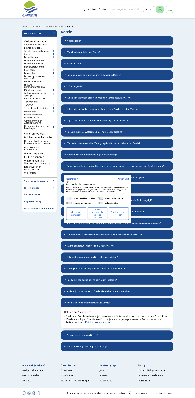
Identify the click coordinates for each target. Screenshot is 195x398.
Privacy (160, 393)
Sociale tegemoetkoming (36, 51)
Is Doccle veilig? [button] (74, 63)
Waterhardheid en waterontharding (33, 122)
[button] (72, 178)
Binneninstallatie (33, 48)
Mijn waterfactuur (33, 82)
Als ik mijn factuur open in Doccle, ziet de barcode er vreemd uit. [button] (99, 291)
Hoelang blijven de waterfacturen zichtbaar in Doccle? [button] (94, 74)
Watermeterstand (33, 114)
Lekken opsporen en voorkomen (34, 77)
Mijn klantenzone (33, 90)
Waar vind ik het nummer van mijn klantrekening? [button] (92, 154)
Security (141, 393)
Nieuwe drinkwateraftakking (34, 86)
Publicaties (105, 380)
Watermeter (30, 111)
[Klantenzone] (160, 9)
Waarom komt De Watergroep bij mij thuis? (38, 161)
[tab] (117, 40)
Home (24, 26)
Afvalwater (67, 375)
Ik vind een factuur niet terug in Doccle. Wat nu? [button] (90, 245)
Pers (93, 9)
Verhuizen (144, 380)
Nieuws (103, 375)
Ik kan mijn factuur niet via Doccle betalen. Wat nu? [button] (92, 257)
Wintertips (30, 173)
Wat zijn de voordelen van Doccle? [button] (83, 52)
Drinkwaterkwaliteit (34, 60)
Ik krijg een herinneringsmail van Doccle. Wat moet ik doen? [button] (96, 268)
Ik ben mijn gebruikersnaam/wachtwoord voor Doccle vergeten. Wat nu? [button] (102, 109)
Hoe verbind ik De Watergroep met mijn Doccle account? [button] (95, 131)
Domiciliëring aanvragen (152, 370)
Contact (103, 9)
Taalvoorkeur (31, 102)
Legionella (29, 73)
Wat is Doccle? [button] (74, 40)
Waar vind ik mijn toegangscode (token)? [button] (87, 346)
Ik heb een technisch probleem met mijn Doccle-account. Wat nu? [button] (99, 97)
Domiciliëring (31, 57)
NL (147, 9)
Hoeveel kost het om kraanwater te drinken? (37, 142)
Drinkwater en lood (34, 63)
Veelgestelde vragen (54, 26)
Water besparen (33, 153)
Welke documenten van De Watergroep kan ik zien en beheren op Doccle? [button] (103, 143)
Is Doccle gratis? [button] (75, 86)
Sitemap (151, 393)
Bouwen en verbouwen (151, 375)
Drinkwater (36, 26)
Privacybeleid (123, 179)
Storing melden (31, 375)
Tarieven (28, 105)
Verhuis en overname (35, 98)
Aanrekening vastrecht (35, 45)
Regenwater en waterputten (32, 168)
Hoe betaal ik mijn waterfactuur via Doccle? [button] (88, 302)
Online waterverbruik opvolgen (35, 94)
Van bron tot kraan (35, 133)
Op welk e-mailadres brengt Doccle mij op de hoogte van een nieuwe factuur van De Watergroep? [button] (115, 166)
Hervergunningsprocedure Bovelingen (37, 127)
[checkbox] (69, 198)
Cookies (170, 393)
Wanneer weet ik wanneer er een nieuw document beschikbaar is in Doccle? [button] (105, 234)
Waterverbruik (31, 118)
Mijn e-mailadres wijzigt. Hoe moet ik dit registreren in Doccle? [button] (98, 120)
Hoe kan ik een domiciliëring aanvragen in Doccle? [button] (92, 279)
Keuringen (29, 70)
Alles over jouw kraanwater (32, 148)
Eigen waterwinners (34, 67)
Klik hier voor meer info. (99, 322)
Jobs (86, 9)
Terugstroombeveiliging (36, 108)
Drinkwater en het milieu (38, 137)
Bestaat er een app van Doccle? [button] (82, 335)
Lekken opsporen (34, 157)
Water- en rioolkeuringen (75, 380)
